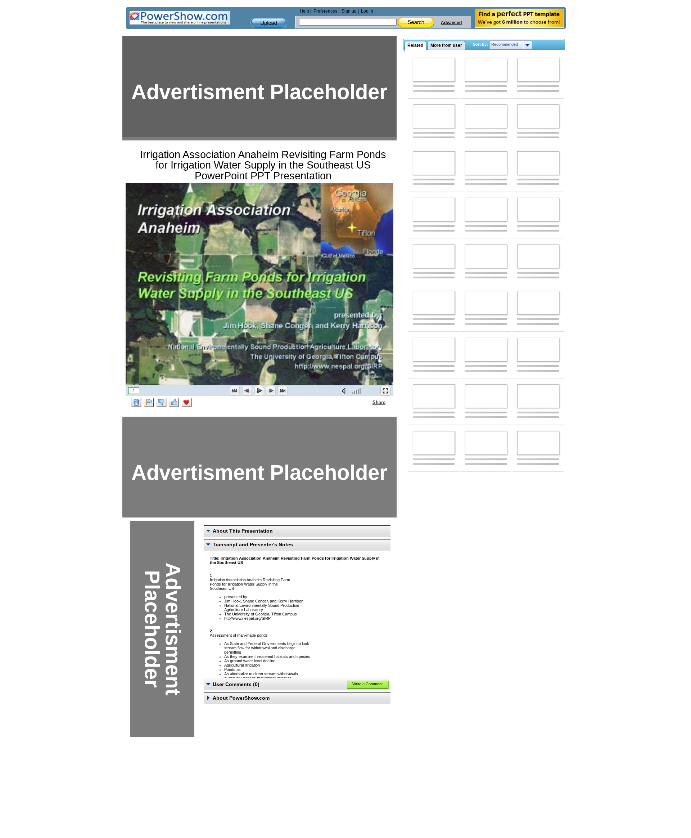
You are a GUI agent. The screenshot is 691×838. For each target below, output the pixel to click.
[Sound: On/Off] (345, 390)
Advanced (451, 22)
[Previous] (246, 390)
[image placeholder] (434, 70)
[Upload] (268, 23)
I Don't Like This (162, 402)
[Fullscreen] (385, 390)
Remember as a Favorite (187, 402)
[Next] (270, 390)
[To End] (282, 390)
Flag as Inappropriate (149, 402)
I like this (174, 402)
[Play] (258, 390)
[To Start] (235, 390)
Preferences (325, 11)
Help (304, 11)
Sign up (349, 11)
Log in (367, 11)
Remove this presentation (136, 402)
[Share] (368, 402)
